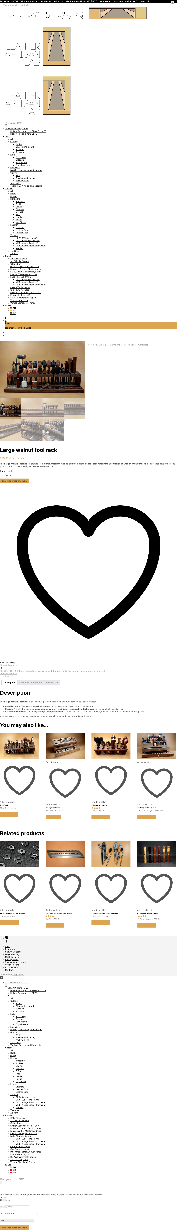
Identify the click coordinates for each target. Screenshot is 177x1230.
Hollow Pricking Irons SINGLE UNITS (28, 131)
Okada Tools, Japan (20, 287)
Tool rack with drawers (146, 808)
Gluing (13, 196)
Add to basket (9, 814)
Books (13, 193)
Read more (53, 817)
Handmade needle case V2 (148, 913)
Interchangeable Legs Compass (104, 913)
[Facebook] (1, 668)
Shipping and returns (15, 962)
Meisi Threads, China (20, 277)
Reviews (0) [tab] (51, 682)
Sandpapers (21, 162)
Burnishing (21, 157)
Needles (19, 248)
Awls (18, 175)
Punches (20, 149)
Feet (18, 214)
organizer (90, 671)
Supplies (9, 188)
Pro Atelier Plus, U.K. (20, 295)
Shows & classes (13, 951)
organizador (79, 671)
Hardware (15, 199)
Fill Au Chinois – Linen (26, 238)
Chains (19, 206)
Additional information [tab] (30, 682)
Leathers (20, 227)
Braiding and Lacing (25, 178)
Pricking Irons (22, 180)
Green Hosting (12, 964)
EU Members (11, 967)
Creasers (20, 160)
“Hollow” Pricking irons (16, 128)
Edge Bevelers (23, 165)
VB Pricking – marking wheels (12, 913)
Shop (7, 946)
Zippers (14, 253)
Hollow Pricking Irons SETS (23, 134)
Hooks (19, 219)
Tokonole (14, 251)
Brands (8, 256)
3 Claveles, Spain (18, 258)
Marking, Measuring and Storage (113, 345)
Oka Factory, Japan (19, 290)
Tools (7, 136)
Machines (15, 167)
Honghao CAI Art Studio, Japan (25, 269)
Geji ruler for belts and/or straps (59, 913)
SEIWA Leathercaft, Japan (23, 297)
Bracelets (20, 201)
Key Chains (21, 222)
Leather (14, 225)
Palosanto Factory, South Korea (25, 292)
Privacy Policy (12, 959)
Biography (10, 949)
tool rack (101, 671)
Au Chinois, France (19, 261)
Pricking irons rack (99, 805)
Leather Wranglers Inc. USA (23, 274)
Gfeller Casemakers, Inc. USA (24, 266)
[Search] (6, 125)
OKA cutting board (25, 147)
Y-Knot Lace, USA (19, 300)
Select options (146, 817)
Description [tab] (9, 682)
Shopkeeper (18, 974)
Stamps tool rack (53, 808)
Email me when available (14, 481)
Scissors (20, 152)
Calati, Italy (15, 264)
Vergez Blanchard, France (22, 303)
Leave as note (7, 1213)
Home (87, 345)
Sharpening (15, 183)
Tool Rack (4, 805)
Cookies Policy (12, 957)
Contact (9, 970)
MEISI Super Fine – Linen (28, 240)
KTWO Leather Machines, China (25, 271)
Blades (19, 144)
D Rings (19, 212)
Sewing (13, 173)
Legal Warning (12, 954)
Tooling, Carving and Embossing (26, 186)
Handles (19, 217)
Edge (12, 154)
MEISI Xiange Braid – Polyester (30, 245)
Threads (14, 235)
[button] (5, 318)
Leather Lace (22, 232)
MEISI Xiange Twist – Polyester (31, 243)
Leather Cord (22, 230)
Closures (20, 209)
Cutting (14, 141)
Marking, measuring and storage (26, 170)
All (11, 139)
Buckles (19, 204)
